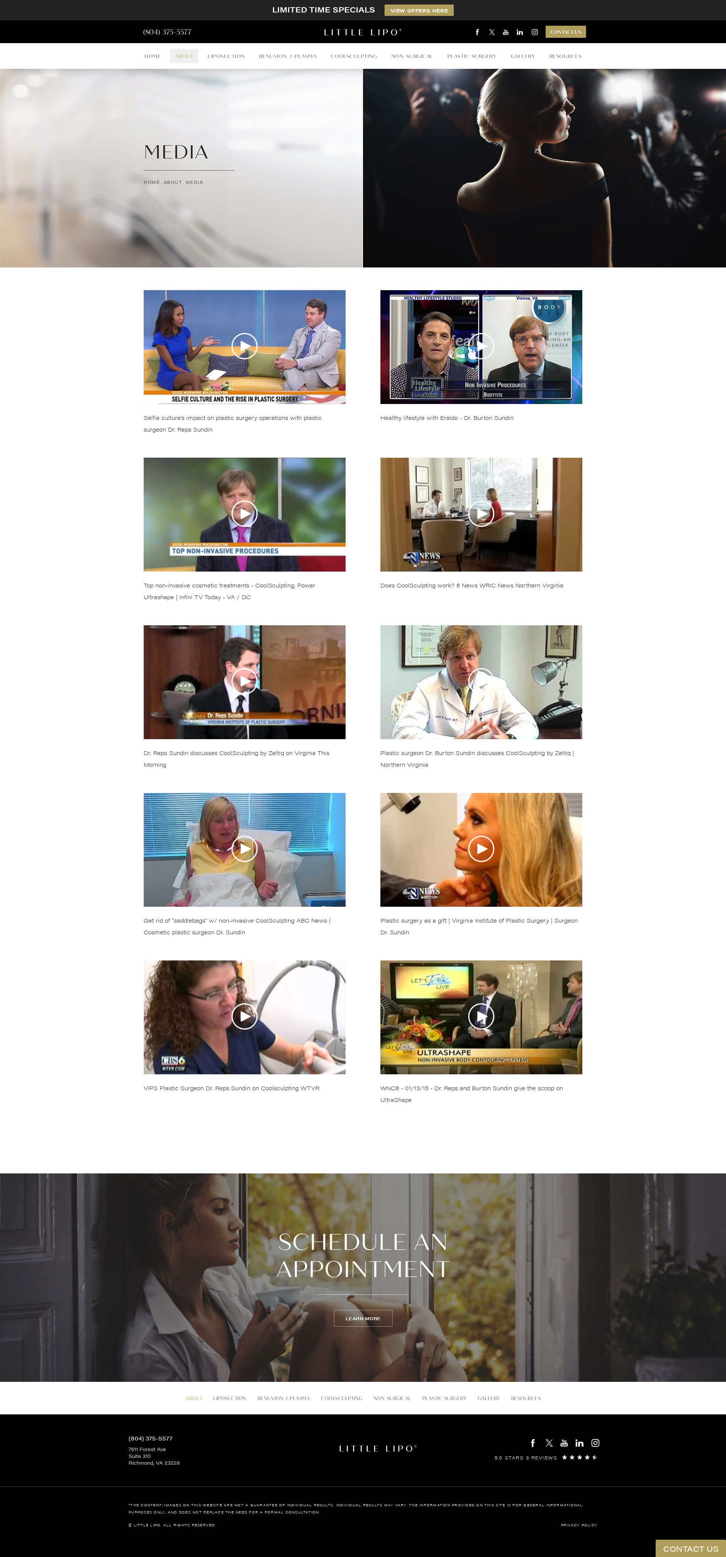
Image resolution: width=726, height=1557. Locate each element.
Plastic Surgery (472, 56)
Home (152, 56)
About (184, 56)
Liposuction (226, 56)
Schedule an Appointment (363, 1256)
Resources (565, 56)
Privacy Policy (579, 1525)
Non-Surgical (412, 56)
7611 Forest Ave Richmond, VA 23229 (154, 1456)
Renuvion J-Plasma (288, 56)
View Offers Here (419, 10)
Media (194, 182)
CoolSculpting (354, 56)
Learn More (363, 1318)
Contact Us (566, 32)
